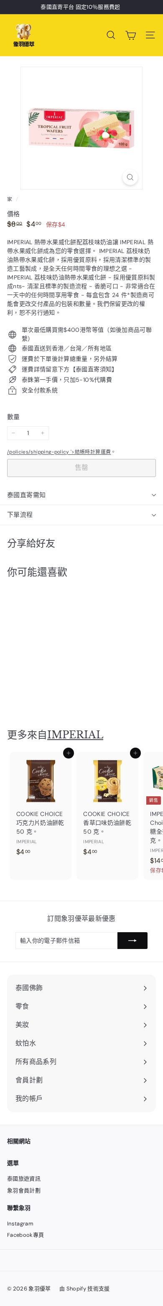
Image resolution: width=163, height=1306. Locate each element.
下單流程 (20, 515)
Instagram (20, 1223)
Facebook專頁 (25, 1234)
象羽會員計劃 (24, 1190)
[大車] (130, 35)
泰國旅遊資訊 (24, 1178)
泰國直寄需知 (26, 495)
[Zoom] (130, 177)
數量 (13, 417)
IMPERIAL (75, 735)
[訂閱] (132, 940)
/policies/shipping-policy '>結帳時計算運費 (59, 451)
